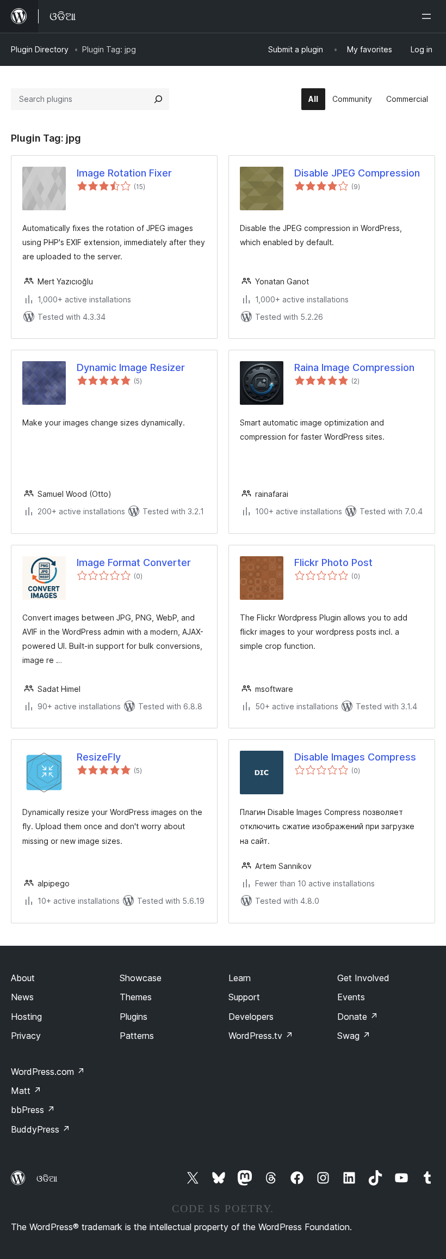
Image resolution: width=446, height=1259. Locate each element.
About (23, 977)
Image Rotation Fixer (124, 173)
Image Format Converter (134, 562)
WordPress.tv (260, 1035)
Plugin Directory (40, 49)
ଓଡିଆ (46, 1178)
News (22, 997)
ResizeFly (99, 757)
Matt (26, 1090)
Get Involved (363, 977)
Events (351, 997)
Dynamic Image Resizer (131, 367)
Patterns (137, 1035)
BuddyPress (40, 1129)
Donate (357, 1016)
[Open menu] (428, 16)
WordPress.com (48, 1071)
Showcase (141, 977)
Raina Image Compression (354, 367)
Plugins (133, 1016)
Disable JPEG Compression (357, 173)
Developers (251, 1016)
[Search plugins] (158, 99)
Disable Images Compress (355, 757)
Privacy (26, 1035)
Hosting (26, 1016)
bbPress (33, 1109)
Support (244, 997)
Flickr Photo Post (333, 562)
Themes (136, 997)
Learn (239, 977)
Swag (353, 1035)
